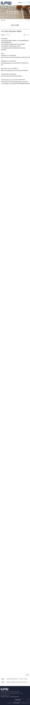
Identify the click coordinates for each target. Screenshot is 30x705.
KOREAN (20, 2)
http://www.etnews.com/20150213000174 (11, 76)
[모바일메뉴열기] (28, 3)
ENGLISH (24, 2)
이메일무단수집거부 (25, 703)
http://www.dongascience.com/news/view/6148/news (14, 70)
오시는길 (9, 703)
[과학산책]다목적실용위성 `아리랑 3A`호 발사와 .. (17, 679)
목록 (27, 674)
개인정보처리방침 (16, 703)
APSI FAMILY (18, 700)
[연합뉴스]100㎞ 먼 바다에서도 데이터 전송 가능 (17, 682)
